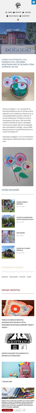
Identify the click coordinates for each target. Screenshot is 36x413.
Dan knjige (21, 233)
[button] (18, 20)
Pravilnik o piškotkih (13, 407)
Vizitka (29, 276)
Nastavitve (18, 410)
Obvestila (5, 276)
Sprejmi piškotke (7, 410)
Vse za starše (13, 276)
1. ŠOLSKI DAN (7, 382)
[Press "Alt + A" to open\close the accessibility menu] (34, 2)
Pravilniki (22, 276)
